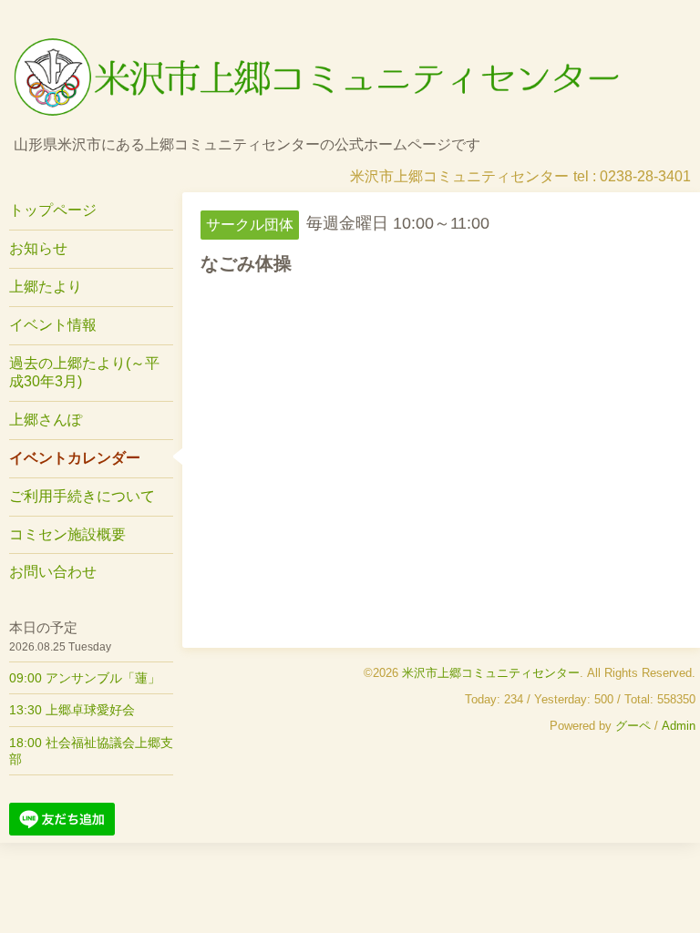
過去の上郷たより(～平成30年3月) (84, 372)
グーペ (633, 726)
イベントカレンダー (74, 458)
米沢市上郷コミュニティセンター (491, 673)
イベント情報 (53, 325)
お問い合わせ (53, 571)
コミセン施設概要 (67, 534)
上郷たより (45, 286)
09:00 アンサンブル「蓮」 (84, 678)
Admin (678, 726)
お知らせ (38, 248)
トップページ (53, 210)
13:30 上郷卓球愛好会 (72, 709)
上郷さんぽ (45, 419)
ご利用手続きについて (82, 496)
